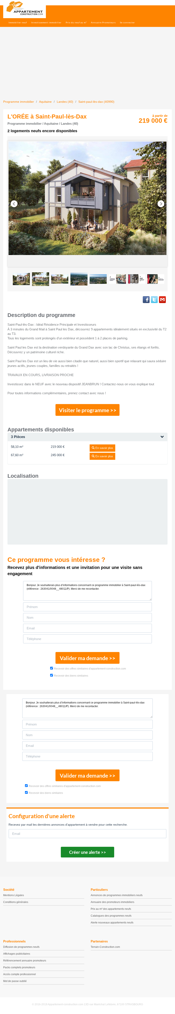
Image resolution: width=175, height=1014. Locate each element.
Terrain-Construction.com (105, 946)
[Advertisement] (87, 67)
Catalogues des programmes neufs (111, 915)
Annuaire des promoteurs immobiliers (112, 902)
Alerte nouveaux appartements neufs (112, 922)
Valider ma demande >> (87, 658)
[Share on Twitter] (154, 299)
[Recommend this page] (162, 299)
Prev (14, 203)
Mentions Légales (13, 895)
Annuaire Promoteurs (103, 22)
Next (161, 203)
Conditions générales (15, 902)
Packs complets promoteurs (19, 967)
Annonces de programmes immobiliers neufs (117, 895)
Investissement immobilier (46, 22)
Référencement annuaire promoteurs (24, 960)
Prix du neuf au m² (76, 22)
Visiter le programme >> (88, 410)
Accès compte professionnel (19, 974)
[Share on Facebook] (146, 299)
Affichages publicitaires (16, 953)
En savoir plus (104, 448)
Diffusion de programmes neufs (21, 946)
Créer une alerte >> (87, 852)
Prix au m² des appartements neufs (111, 908)
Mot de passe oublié (15, 981)
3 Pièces (18, 437)
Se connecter (127, 22)
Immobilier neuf (18, 22)
